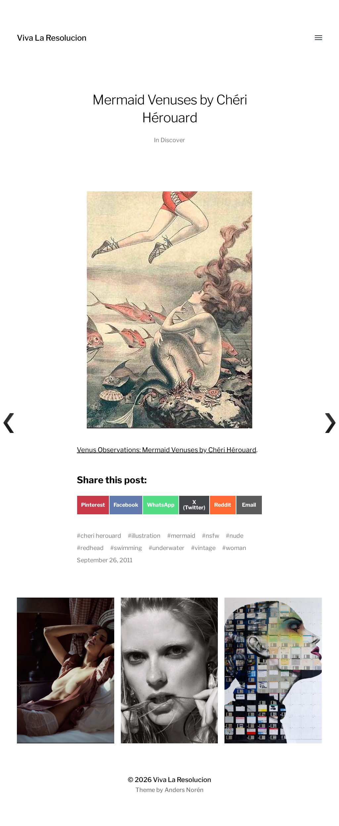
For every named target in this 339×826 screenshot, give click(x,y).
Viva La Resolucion (51, 38)
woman (236, 547)
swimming (128, 547)
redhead (92, 547)
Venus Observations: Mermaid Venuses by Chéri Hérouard (166, 450)
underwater (168, 547)
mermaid (183, 535)
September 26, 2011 (104, 560)
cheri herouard (100, 535)
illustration (146, 535)
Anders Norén (184, 789)
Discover (173, 140)
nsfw (212, 535)
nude (236, 535)
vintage (205, 547)
